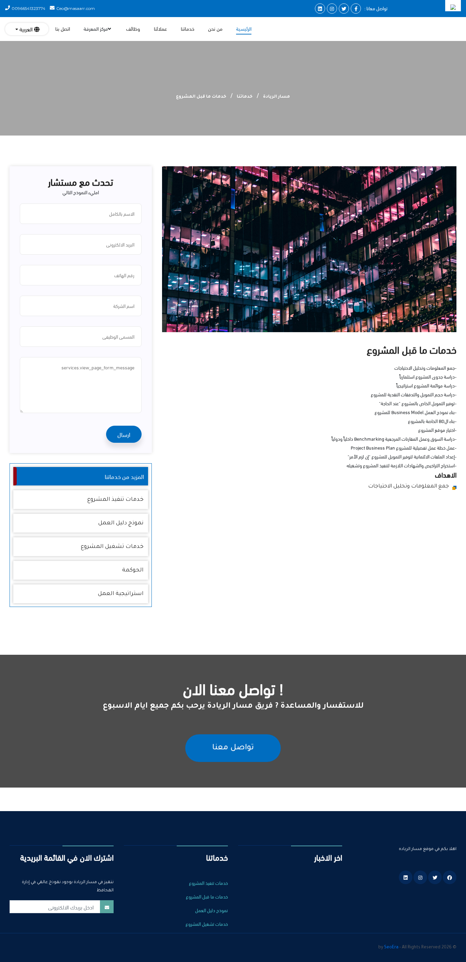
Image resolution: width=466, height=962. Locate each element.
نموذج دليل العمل (121, 523)
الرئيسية (243, 28)
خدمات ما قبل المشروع (207, 896)
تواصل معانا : (376, 8)
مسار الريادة (276, 97)
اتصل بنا (62, 28)
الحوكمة (133, 570)
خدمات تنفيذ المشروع (115, 500)
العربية (26, 29)
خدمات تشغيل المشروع (112, 547)
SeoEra (391, 947)
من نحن (215, 28)
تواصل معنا (233, 748)
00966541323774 (28, 8)
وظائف (133, 28)
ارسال (123, 434)
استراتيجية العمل (121, 594)
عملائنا (160, 28)
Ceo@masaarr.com (75, 8)
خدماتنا (187, 28)
